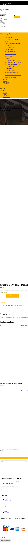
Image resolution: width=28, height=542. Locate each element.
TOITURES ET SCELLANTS (13, 75)
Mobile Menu (3, 88)
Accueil (5, 79)
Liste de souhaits (7, 3)
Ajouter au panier (12, 295)
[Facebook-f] (3, 491)
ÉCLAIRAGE (9, 49)
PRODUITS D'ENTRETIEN (13, 62)
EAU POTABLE (10, 45)
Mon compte (6, 1)
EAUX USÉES (9, 47)
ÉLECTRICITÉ (10, 52)
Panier (4, 4)
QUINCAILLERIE (10, 66)
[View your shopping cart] (2, 24)
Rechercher (17, 17)
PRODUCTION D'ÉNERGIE (13, 60)
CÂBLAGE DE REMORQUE (13, 43)
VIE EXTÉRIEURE (11, 77)
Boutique (5, 81)
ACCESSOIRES (10, 37)
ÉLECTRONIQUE (10, 54)
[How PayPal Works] (14, 532)
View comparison (5, 540)
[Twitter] (7, 491)
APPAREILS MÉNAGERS (12, 39)
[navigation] (14, 95)
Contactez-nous (6, 83)
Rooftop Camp (9, 70)
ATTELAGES (9, 41)
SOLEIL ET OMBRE (11, 73)
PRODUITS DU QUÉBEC (12, 64)
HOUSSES (8, 58)
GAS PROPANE (9, 56)
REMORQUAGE (10, 68)
